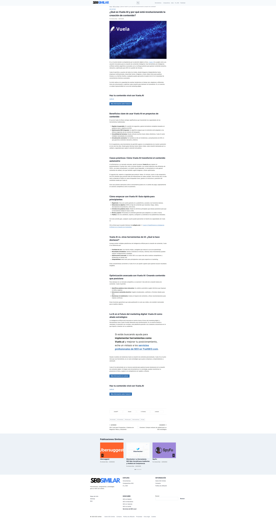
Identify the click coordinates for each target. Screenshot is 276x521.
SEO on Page (112, 9)
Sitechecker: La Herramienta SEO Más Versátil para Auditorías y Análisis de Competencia (138, 461)
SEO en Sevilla (127, 506)
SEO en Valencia (127, 504)
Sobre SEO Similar (160, 481)
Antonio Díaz (114, 18)
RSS (91, 501)
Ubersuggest (104, 459)
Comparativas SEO (128, 483)
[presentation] (111, 450)
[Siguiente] (173, 455)
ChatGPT (116, 411)
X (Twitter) (143, 411)
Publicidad (182, 2)
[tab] (136, 469)
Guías (172, 2)
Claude (129, 411)
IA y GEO (177, 2)
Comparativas (166, 2)
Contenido (113, 419)
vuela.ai (111, 99)
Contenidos (120, 419)
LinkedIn (157, 411)
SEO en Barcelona (128, 501)
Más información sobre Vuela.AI (121, 103)
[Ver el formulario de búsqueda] (138, 3)
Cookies (153, 516)
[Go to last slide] (102, 455)
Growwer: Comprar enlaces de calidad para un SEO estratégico (153, 427)
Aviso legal (147, 516)
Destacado (128, 419)
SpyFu (155, 459)
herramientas (135, 419)
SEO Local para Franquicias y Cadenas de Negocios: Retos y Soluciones (121, 427)
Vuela (142, 419)
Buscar (157, 496)
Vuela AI (151, 62)
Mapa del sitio (94, 496)
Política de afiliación (161, 485)
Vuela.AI (140, 95)
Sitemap (92, 498)
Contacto (158, 483)
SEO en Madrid (127, 499)
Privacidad (139, 516)
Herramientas (127, 481)
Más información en (119, 376)
